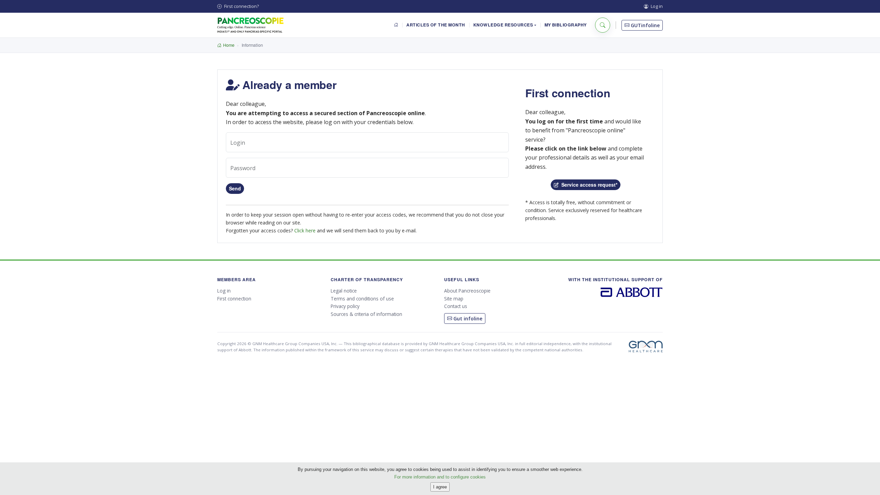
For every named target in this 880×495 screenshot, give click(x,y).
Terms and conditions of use (362, 298)
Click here (305, 230)
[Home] (396, 25)
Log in (656, 6)
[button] (602, 25)
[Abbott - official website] (632, 291)
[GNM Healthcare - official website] (646, 346)
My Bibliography (565, 25)
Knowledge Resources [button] (503, 25)
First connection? (241, 6)
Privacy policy (345, 306)
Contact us (455, 306)
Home (228, 45)
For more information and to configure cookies (440, 476)
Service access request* (588, 184)
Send (235, 188)
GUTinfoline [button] (644, 25)
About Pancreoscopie (467, 290)
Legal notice (344, 290)
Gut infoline (467, 318)
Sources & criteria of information (366, 314)
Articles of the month (435, 25)
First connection (234, 298)
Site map (453, 298)
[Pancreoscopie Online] (250, 25)
